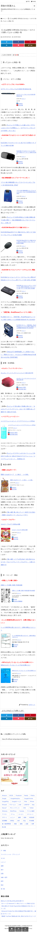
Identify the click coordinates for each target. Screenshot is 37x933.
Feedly (26, 795)
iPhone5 (4, 804)
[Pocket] (18, 45)
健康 (19, 817)
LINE (19, 804)
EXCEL (11, 795)
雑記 (2, 885)
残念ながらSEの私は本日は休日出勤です (12, 901)
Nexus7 (4, 808)
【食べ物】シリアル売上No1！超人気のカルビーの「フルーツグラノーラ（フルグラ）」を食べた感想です (18, 562)
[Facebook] (18, 42)
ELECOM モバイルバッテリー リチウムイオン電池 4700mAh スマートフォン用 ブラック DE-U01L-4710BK (26, 287)
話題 (27, 824)
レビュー (12, 817)
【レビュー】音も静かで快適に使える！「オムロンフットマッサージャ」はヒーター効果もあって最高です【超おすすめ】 (18, 409)
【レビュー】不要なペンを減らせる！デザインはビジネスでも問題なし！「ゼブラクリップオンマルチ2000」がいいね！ (18, 128)
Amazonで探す (22, 387)
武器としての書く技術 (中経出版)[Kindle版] (23, 590)
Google (4, 798)
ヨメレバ (19, 593)
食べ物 (3, 889)
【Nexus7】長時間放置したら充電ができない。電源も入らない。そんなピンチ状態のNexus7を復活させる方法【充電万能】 (18, 354)
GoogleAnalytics (15, 798)
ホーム (4, 18)
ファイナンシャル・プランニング (10, 854)
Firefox (33, 795)
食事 (33, 824)
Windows (4, 811)
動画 (25, 817)
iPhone (32, 801)
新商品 (12, 820)
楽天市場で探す (22, 389)
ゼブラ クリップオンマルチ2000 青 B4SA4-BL (16, 89)
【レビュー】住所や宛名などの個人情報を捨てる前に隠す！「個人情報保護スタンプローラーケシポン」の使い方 (18, 220)
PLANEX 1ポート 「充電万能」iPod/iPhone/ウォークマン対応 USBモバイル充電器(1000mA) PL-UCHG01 (26, 326)
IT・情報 (3, 850)
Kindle (15, 599)
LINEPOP (26, 804)
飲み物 (4, 827)
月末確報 (31, 820)
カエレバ (24, 98)
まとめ (3, 858)
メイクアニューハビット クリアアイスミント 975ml (18, 421)
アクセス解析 (30, 811)
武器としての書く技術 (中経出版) (11, 585)
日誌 (24, 820)
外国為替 (31, 817)
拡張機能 (4, 820)
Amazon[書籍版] (18, 601)
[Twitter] (6, 42)
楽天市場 (20, 105)
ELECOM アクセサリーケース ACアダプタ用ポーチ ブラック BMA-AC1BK (26, 152)
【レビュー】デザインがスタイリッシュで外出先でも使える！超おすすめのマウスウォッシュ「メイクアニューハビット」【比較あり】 (18, 456)
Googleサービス (16, 801)
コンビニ (20, 814)
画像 (15, 824)
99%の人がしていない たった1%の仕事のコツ (15, 665)
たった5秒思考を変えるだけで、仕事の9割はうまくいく (24, 636)
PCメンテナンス (14, 808)
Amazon (20, 103)
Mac (33, 804)
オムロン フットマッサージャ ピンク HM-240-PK (17, 373)
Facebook (19, 795)
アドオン (4, 814)
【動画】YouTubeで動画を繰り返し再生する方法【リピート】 (18, 916)
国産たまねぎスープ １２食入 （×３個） (15, 474)
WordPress (13, 811)
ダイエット (30, 814)
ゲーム (13, 814)
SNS (24, 808)
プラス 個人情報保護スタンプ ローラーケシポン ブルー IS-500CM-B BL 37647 (26, 192)
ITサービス (13, 804)
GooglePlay (5, 801)
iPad (25, 801)
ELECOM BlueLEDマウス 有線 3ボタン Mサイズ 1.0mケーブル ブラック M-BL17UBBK (26, 242)
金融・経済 (4, 877)
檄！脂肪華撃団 (6, 824)
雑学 (2, 881)
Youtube (21, 811)
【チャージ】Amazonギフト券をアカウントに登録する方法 (18, 903)
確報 (21, 824)
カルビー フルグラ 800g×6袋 (10, 524)
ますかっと (32, 705)
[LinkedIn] (6, 45)
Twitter (32, 808)
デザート (4, 817)
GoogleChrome (28, 798)
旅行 (18, 820)
